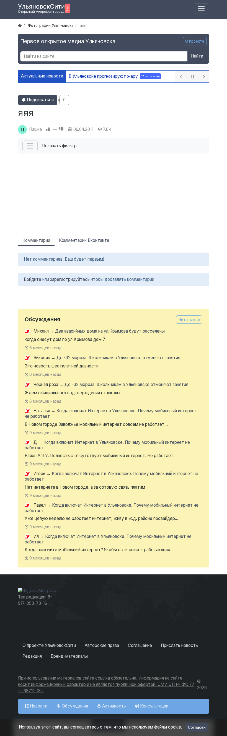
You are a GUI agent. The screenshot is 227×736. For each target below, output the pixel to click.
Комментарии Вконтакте (84, 240)
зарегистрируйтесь (70, 279)
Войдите (32, 279)
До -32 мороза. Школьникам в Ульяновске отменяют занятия (118, 358)
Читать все (189, 319)
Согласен (197, 727)
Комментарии (36, 240)
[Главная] (20, 25)
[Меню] (201, 8)
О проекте (194, 41)
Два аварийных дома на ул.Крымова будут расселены (110, 331)
